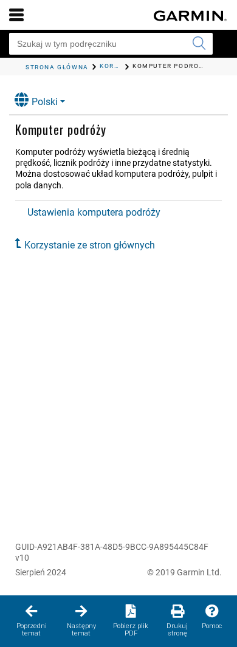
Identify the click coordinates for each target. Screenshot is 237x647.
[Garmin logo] (190, 15)
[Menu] (16, 15)
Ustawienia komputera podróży (93, 212)
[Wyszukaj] (199, 44)
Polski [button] (45, 102)
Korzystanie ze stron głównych (89, 245)
